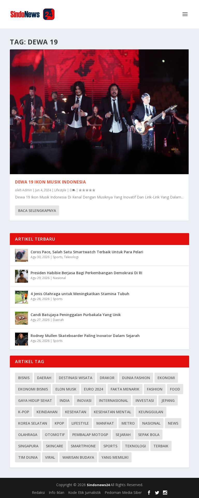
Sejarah (123, 434)
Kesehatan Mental (112, 411)
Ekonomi (166, 377)
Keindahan (47, 411)
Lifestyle (60, 190)
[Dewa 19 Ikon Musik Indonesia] (99, 111)
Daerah (58, 320)
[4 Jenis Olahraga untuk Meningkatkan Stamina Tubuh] (21, 297)
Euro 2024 (93, 389)
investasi (145, 400)
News (173, 423)
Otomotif (55, 434)
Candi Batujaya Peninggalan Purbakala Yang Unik (76, 314)
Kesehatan (75, 411)
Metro (128, 423)
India (64, 400)
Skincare (54, 445)
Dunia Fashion (136, 377)
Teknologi (71, 257)
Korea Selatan (32, 423)
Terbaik (160, 445)
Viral (50, 457)
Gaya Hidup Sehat (35, 400)
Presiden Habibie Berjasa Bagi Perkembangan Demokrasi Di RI (86, 272)
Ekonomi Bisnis (33, 389)
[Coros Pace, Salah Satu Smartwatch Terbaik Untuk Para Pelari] (21, 255)
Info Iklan (56, 492)
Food (175, 389)
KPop (59, 423)
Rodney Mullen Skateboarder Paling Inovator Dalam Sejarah (85, 335)
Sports (57, 257)
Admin (27, 190)
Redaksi (38, 492)
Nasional (59, 278)
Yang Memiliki (115, 457)
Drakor (107, 377)
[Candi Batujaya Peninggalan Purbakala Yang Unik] (21, 318)
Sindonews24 (98, 484)
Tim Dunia (28, 457)
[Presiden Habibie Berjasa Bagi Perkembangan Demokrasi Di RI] (21, 276)
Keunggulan (151, 411)
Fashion (154, 389)
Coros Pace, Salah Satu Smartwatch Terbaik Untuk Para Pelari (87, 251)
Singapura (28, 445)
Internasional (113, 400)
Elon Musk (65, 389)
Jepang (168, 400)
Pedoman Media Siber (123, 492)
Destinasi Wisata (75, 377)
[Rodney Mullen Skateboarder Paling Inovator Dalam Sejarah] (21, 339)
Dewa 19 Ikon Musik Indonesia (50, 182)
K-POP (23, 411)
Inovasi (84, 400)
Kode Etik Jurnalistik (84, 492)
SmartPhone (83, 445)
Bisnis (24, 377)
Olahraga (27, 434)
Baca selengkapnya (37, 210)
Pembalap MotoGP (90, 434)
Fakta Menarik (125, 389)
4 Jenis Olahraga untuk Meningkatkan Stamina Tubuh (80, 293)
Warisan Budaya (78, 457)
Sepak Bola (148, 434)
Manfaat (105, 423)
